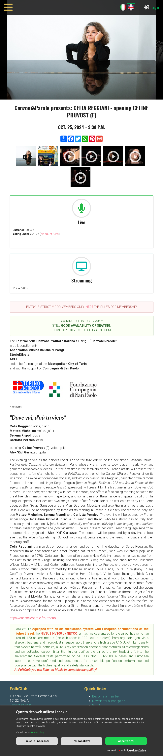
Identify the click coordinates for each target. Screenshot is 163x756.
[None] (26, 156)
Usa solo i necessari (36, 741)
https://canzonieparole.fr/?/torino (33, 618)
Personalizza (81, 741)
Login (155, 7)
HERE (89, 307)
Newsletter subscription (108, 701)
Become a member (106, 696)
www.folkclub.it (20, 705)
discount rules (50, 233)
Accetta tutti (126, 741)
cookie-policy (37, 732)
